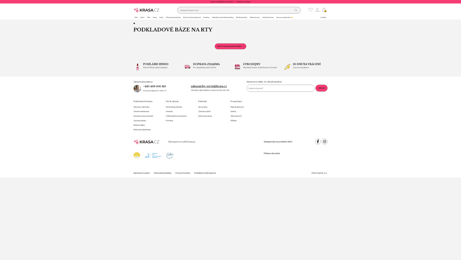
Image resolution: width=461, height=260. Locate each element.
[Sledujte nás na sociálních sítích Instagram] (325, 141)
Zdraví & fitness (268, 17)
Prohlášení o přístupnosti (205, 173)
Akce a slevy (203, 107)
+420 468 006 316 (154, 86)
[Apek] (153, 155)
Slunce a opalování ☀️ (284, 17)
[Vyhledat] (296, 10)
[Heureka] (136, 155)
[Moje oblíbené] (310, 9)
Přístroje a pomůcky (173, 17)
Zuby (161, 17)
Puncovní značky (182, 173)
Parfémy (206, 17)
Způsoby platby (139, 120)
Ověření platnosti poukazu (176, 116)
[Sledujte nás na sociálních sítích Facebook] (318, 141)
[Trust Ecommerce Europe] (170, 155)
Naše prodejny (139, 125)
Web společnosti (237, 107)
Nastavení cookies (141, 173)
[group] (136, 18)
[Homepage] (146, 10)
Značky (323, 17)
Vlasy (155, 17)
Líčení (142, 17)
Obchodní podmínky (174, 107)
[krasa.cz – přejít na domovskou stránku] (146, 141)
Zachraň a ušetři (204, 111)
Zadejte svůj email (255, 88)
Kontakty (169, 120)
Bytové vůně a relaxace (192, 17)
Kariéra (233, 111)
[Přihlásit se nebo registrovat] (317, 9)
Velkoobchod (235, 116)
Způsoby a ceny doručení (143, 116)
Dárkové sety (255, 17)
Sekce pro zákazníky (141, 107)
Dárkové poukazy (205, 116)
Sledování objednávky (142, 129)
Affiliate (233, 120)
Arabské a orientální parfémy (223, 17)
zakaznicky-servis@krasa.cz (209, 86)
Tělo (148, 17)
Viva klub (169, 111)
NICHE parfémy (241, 17)
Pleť (136, 17)
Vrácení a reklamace (141, 111)
